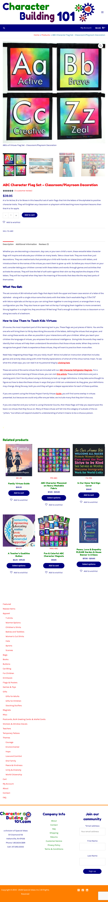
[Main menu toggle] (102, 12)
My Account (8, 784)
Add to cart (30, 215)
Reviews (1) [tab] (44, 244)
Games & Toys (9, 687)
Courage (9, 742)
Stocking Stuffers (14, 705)
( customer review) (23, 190)
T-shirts (9, 618)
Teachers (7, 728)
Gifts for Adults (12, 696)
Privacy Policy (54, 845)
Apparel (6, 613)
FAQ (4, 797)
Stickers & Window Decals (15, 724)
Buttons (6, 664)
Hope (8, 751)
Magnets (7, 710)
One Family (11, 761)
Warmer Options (13, 622)
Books (6, 659)
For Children (8, 673)
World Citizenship (14, 774)
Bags (5, 655)
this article (62, 374)
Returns (54, 837)
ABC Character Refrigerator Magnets (76, 370)
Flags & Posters (10, 682)
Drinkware (7, 678)
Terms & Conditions (54, 849)
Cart (5, 779)
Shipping (54, 833)
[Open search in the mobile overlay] (54, 595)
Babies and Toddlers (15, 632)
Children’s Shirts (13, 627)
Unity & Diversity (13, 770)
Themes (6, 737)
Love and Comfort (14, 756)
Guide (58, 393)
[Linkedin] (87, 890)
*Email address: (92, 826)
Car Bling (7, 668)
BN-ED (19, 548)
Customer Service (54, 841)
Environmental (12, 747)
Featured (7, 604)
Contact (6, 793)
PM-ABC (53, 478)
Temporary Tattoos (11, 733)
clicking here (64, 363)
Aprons (9, 645)
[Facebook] (83, 890)
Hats (8, 641)
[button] (4, 28)
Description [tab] (8, 244)
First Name (92, 841)
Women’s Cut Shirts (15, 636)
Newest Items (9, 609)
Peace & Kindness (14, 765)
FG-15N (89, 478)
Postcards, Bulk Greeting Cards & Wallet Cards (24, 719)
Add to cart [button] (19, 493)
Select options (53, 498)
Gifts (5, 691)
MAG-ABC (54, 548)
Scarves (9, 650)
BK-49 (19, 478)
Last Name (92, 856)
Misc (5, 714)
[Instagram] (78, 890)
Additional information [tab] (26, 244)
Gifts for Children (13, 701)
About (5, 788)
